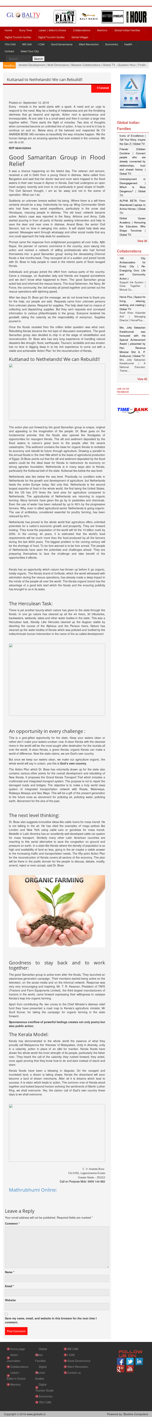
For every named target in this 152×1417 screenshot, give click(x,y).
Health (128, 44)
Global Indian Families (127, 30)
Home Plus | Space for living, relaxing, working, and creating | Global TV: (132, 303)
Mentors (102, 30)
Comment (12, 1223)
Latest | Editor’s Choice (52, 30)
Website (10, 1300)
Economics (111, 44)
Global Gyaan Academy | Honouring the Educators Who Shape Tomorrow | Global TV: (132, 226)
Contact (9, 51)
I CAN (41, 44)
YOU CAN (10, 44)
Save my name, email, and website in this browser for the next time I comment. (51, 1320)
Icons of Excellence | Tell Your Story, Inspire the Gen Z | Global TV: (132, 140)
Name (9, 1272)
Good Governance (61, 44)
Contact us (74, 1373)
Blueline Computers (136, 1414)
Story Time (25, 30)
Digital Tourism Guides (18, 37)
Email (9, 1286)
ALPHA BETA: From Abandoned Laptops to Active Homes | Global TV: (132, 207)
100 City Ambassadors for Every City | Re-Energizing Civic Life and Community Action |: (132, 268)
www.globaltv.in (36, 1414)
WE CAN (27, 44)
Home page (17, 1349)
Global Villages (79, 37)
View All (142, 241)
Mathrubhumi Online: (33, 1189)
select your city (30, 51)
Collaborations (81, 30)
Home (8, 30)
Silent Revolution (89, 44)
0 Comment (103, 88)
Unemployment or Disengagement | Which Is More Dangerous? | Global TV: (132, 187)
